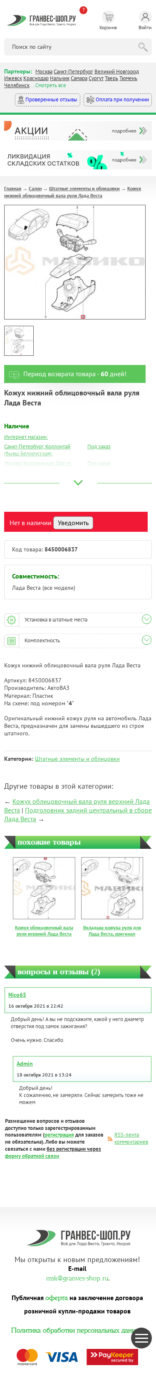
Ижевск (13, 78)
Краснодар (36, 78)
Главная (12, 188)
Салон (35, 188)
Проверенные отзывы (50, 99)
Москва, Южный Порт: (30, 472)
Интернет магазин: (26, 436)
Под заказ (99, 446)
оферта (56, 1297)
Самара (79, 78)
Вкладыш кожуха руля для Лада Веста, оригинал (112, 930)
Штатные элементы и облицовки (84, 188)
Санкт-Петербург (73, 71)
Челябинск (17, 85)
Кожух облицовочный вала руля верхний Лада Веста (44, 930)
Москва (43, 71)
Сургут (96, 78)
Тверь (111, 78)
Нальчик (59, 78)
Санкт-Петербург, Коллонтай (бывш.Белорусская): (37, 450)
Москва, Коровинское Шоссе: (38, 463)
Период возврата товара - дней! (74, 374)
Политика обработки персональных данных (77, 1329)
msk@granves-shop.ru (77, 1277)
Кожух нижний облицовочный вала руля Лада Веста (72, 192)
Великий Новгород (116, 71)
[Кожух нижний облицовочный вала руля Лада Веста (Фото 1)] (19, 340)
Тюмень (128, 78)
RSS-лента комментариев (131, 1138)
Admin (25, 1063)
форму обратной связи (32, 1156)
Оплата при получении (121, 99)
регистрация (59, 1134)
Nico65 (17, 995)
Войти (145, 27)
